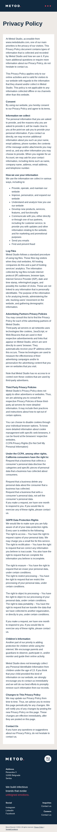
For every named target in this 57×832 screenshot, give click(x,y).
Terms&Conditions (12, 829)
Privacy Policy (38, 827)
